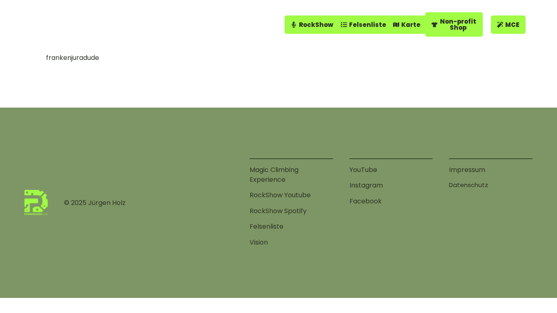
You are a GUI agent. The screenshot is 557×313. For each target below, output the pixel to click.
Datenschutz (468, 185)
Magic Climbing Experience (274, 174)
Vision (259, 242)
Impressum (467, 169)
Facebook (365, 201)
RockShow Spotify (278, 211)
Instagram (366, 185)
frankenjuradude (72, 57)
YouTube (363, 169)
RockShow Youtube (280, 195)
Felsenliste (266, 226)
